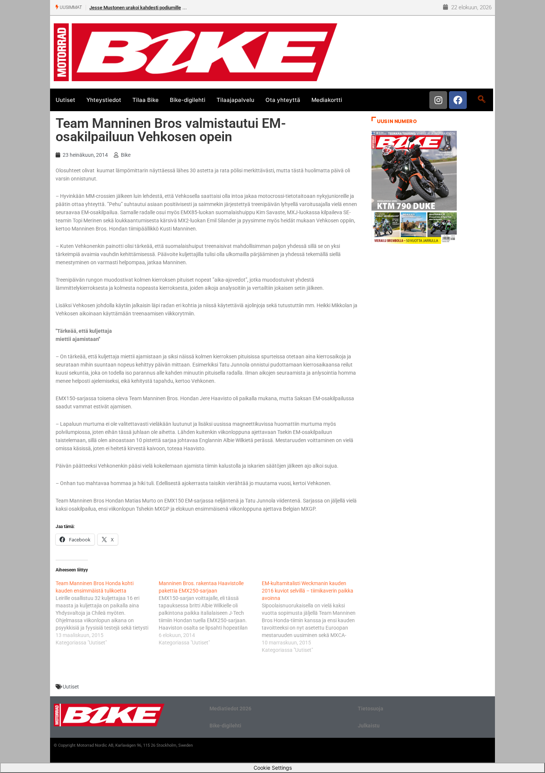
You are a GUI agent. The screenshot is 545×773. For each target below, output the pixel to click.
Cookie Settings (273, 767)
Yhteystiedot (103, 99)
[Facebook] (458, 100)
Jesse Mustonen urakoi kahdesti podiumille (135, 7)
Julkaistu (369, 726)
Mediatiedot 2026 (230, 708)
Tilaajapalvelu (235, 99)
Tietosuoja (370, 708)
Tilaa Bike (145, 99)
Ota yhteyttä (282, 99)
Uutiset (65, 99)
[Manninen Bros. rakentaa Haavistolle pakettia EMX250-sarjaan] (210, 613)
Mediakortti (326, 99)
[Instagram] (438, 100)
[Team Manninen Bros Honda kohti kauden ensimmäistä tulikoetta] (107, 613)
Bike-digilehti (187, 99)
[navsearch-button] (481, 99)
